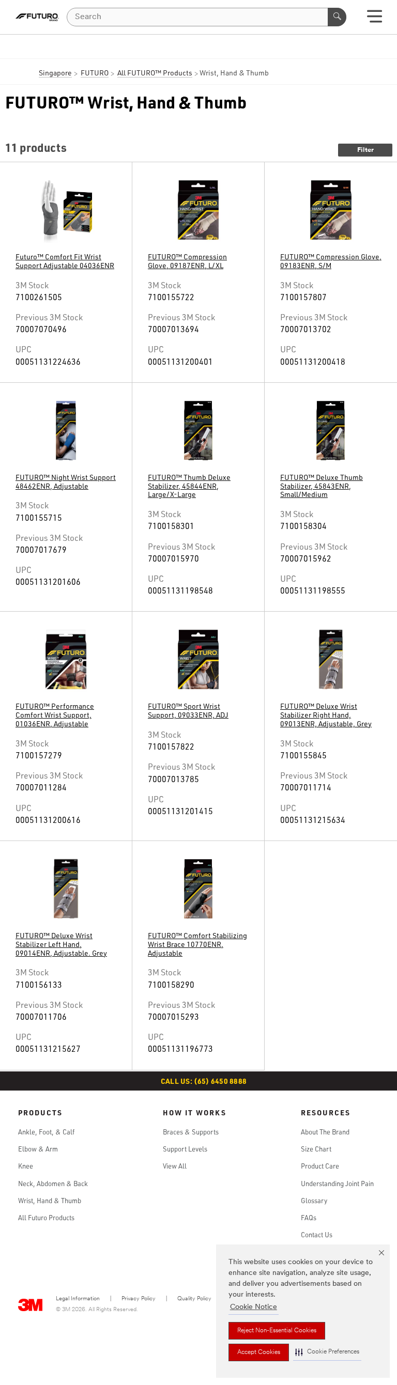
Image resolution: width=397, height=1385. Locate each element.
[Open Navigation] (374, 20)
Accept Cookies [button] (258, 1352)
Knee (25, 1166)
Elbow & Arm (38, 1149)
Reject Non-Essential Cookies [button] (276, 1331)
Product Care (320, 1166)
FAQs (308, 1217)
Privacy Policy (138, 1299)
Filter (365, 150)
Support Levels (185, 1149)
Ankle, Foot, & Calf (46, 1132)
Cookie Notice (253, 1307)
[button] (327, 1352)
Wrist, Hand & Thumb (49, 1200)
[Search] (337, 17)
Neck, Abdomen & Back (53, 1183)
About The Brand (325, 1132)
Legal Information (78, 1299)
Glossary (314, 1200)
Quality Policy (194, 1299)
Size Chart (316, 1149)
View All (175, 1166)
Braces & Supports (191, 1132)
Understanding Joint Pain (337, 1183)
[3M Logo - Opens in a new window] (37, 17)
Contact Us (316, 1235)
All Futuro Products (46, 1217)
